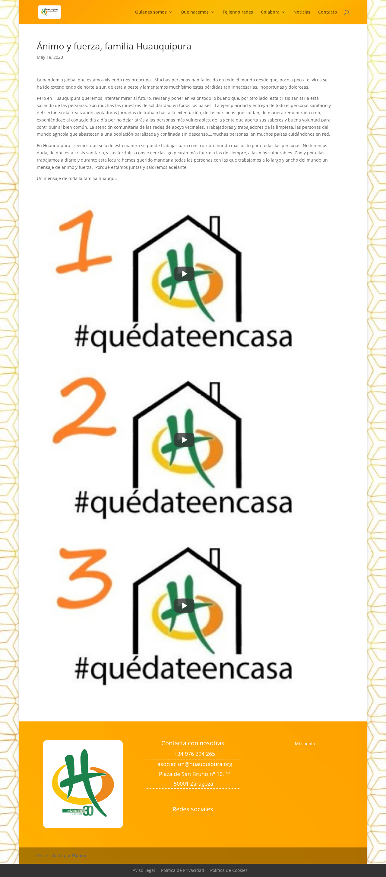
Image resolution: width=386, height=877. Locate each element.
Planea (79, 855)
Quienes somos (151, 12)
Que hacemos (195, 12)
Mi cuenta (305, 743)
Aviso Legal (144, 870)
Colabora (270, 12)
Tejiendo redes (238, 12)
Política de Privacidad (182, 870)
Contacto (327, 12)
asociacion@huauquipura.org (194, 764)
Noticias (301, 12)
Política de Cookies (229, 870)
